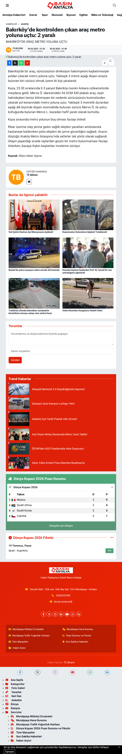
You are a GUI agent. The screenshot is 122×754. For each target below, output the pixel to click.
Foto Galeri (18, 688)
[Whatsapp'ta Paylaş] (21, 63)
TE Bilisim (32, 174)
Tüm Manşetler (20, 641)
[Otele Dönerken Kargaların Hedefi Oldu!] (88, 293)
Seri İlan (16, 696)
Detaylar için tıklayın (61, 525)
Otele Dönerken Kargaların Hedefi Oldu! (82, 310)
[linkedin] (107, 672)
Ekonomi (57, 15)
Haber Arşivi (19, 647)
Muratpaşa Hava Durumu (80, 629)
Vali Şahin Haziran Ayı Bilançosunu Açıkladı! (31, 232)
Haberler (11, 24)
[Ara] (114, 5)
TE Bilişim (69, 662)
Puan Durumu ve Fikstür (78, 635)
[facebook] (20, 672)
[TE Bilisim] (16, 176)
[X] (49, 614)
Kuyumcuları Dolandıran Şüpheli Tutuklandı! (84, 232)
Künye (15, 704)
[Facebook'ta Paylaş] (9, 63)
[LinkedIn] (61, 614)
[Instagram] (55, 614)
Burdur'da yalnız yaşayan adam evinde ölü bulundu (34, 270)
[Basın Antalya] (61, 5)
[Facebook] (43, 614)
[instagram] (55, 672)
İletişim (15, 708)
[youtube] (72, 672)
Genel (33, 15)
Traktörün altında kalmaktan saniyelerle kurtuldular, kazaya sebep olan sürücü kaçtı (30, 311)
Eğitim (83, 15)
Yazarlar (16, 692)
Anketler (16, 700)
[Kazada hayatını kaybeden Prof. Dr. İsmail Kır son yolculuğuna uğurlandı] (88, 252)
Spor (44, 15)
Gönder (15, 360)
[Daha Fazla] (27, 63)
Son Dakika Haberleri (77, 641)
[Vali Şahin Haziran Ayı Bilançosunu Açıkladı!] (34, 214)
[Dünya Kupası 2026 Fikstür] (111, 537)
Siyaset (71, 15)
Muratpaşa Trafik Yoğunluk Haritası (31, 635)
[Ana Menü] (7, 5)
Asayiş (25, 24)
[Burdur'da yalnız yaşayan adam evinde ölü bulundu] (34, 252)
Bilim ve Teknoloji (102, 15)
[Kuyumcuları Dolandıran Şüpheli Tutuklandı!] (88, 214)
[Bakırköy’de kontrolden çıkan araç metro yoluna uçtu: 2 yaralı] (61, 57)
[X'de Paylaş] (15, 63)
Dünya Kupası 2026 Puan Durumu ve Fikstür (43, 728)
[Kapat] (120, 747)
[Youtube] (67, 614)
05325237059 (63, 595)
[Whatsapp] (72, 614)
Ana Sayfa (17, 679)
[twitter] (37, 672)
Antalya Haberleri (13, 15)
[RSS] (78, 614)
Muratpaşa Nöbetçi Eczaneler (28, 629)
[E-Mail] (29, 181)
